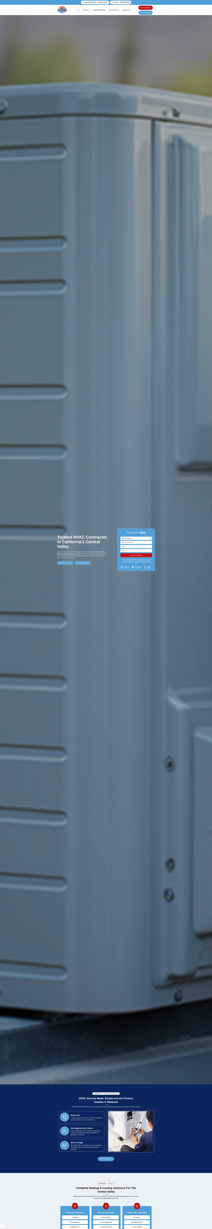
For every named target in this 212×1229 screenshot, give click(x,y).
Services (86, 10)
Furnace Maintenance (106, 1227)
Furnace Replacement (106, 1222)
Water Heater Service (137, 1222)
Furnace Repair (106, 1217)
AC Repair (75, 1217)
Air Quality (137, 1217)
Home (78, 10)
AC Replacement (75, 1222)
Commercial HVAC (99, 10)
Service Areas (113, 10)
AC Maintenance (75, 1227)
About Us (126, 10)
